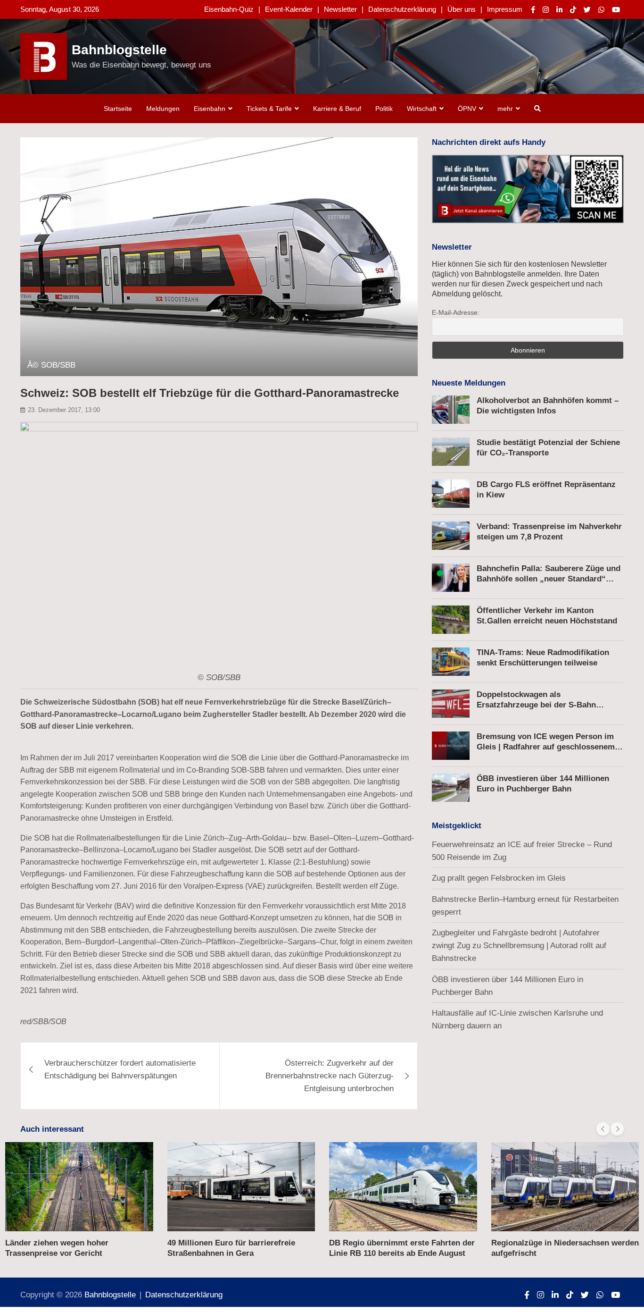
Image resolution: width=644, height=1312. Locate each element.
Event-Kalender (289, 9)
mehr (505, 108)
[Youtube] (616, 9)
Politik (384, 108)
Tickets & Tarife (269, 108)
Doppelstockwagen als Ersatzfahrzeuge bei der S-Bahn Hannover (536, 705)
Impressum (504, 9)
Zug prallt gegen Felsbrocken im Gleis (499, 878)
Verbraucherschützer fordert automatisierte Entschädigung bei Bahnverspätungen (120, 1069)
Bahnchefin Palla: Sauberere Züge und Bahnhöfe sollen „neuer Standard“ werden (548, 579)
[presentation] (603, 1128)
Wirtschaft (422, 108)
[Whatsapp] (601, 9)
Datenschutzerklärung (402, 9)
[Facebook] (533, 9)
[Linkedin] (559, 9)
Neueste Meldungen (468, 382)
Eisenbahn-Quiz (229, 9)
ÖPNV (467, 108)
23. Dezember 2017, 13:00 (64, 409)
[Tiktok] (573, 9)
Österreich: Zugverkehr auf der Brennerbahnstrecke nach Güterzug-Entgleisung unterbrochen (329, 1076)
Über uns (461, 9)
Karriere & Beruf (337, 108)
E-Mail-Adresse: (455, 312)
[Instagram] (546, 9)
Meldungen (163, 108)
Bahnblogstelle (119, 49)
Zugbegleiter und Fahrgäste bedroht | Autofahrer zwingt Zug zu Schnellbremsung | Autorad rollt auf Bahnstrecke (519, 945)
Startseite (118, 108)
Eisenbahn (209, 108)
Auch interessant (52, 1129)
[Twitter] (587, 9)
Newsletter (340, 9)
